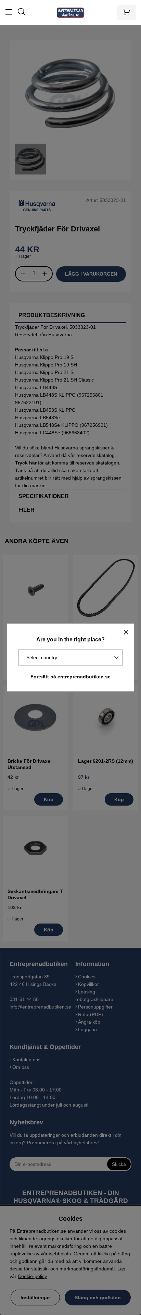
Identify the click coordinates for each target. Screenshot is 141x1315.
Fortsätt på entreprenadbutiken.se (70, 676)
